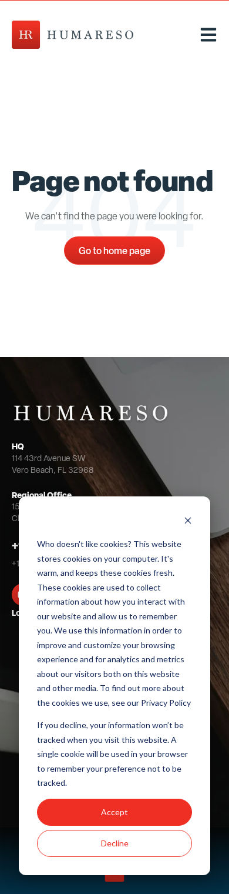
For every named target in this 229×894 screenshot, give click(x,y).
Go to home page (114, 250)
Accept (114, 812)
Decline (115, 843)
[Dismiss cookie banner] (188, 522)
